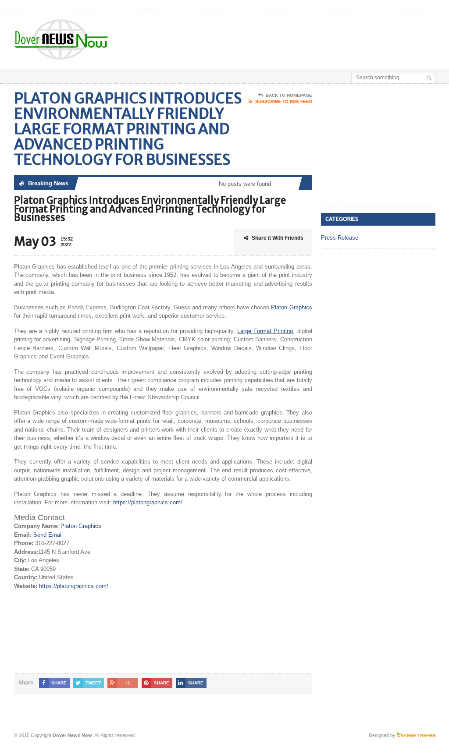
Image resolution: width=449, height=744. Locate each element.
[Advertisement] (243, 32)
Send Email (48, 534)
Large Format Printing (265, 331)
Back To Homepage (289, 95)
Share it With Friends (277, 238)
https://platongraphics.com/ (147, 502)
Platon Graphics (291, 307)
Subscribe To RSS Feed (283, 101)
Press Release (339, 237)
